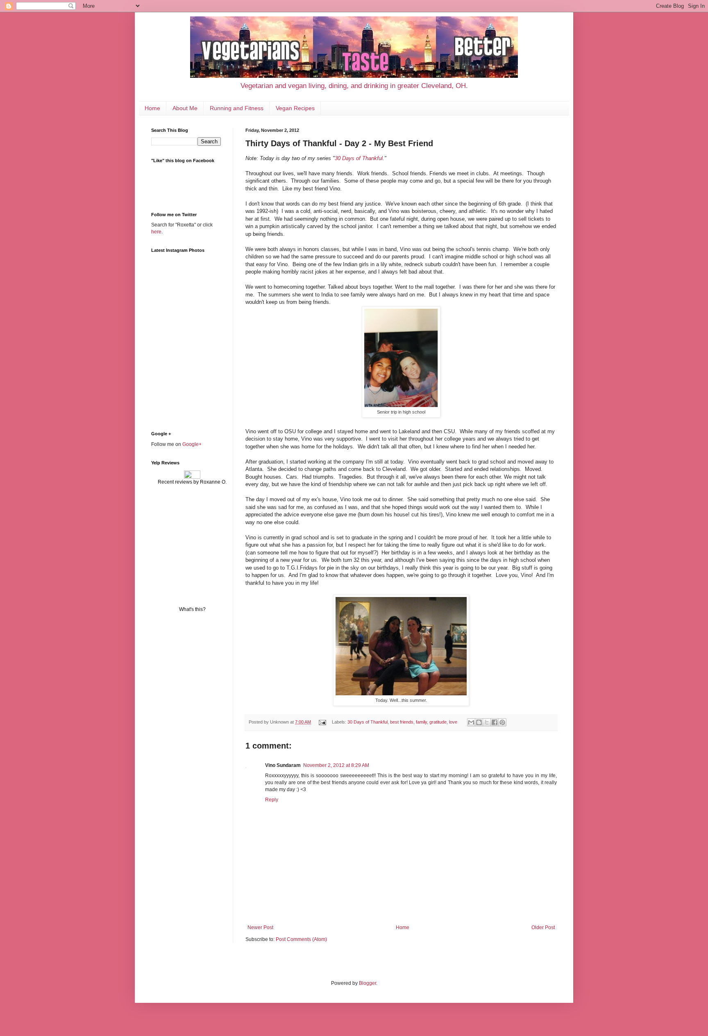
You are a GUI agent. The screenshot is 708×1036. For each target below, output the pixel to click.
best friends (401, 721)
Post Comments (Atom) (301, 939)
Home (152, 108)
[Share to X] (487, 722)
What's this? (192, 609)
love (453, 721)
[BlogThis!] (479, 722)
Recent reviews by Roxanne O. (192, 482)
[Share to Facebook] (494, 722)
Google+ (192, 444)
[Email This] (471, 722)
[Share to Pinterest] (502, 722)
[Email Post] (322, 721)
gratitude (438, 721)
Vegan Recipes (295, 108)
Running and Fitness (236, 108)
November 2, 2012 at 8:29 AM (336, 765)
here (156, 232)
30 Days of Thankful (359, 158)
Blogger (367, 983)
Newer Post (260, 927)
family (421, 721)
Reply (271, 800)
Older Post (543, 927)
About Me (184, 108)
